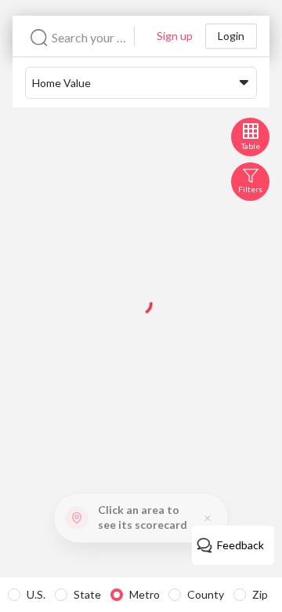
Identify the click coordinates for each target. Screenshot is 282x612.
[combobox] (93, 37)
